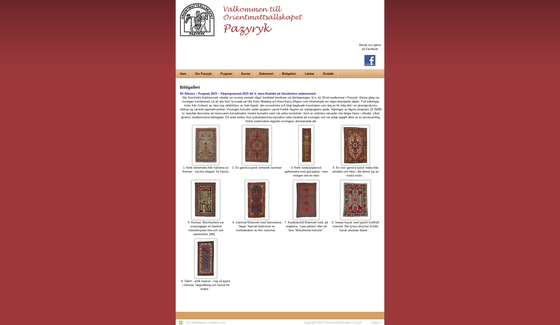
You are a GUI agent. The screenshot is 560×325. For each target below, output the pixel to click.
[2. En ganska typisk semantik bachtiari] (256, 145)
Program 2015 (207, 93)
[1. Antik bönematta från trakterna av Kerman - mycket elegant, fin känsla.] (205, 145)
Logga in (376, 322)
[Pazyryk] (242, 17)
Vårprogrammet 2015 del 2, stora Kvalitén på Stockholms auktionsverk (268, 93)
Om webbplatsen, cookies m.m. (206, 322)
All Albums (187, 93)
